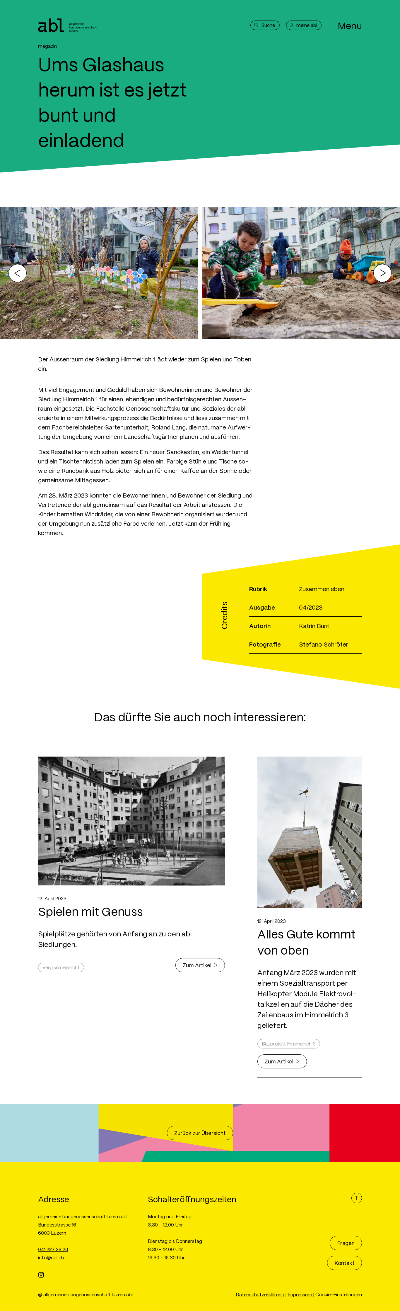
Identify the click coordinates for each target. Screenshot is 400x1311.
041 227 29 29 (53, 1249)
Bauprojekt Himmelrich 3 (289, 1043)
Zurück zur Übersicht (200, 1133)
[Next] (382, 273)
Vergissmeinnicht (61, 967)
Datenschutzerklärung (260, 1294)
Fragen (346, 1243)
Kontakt (344, 1262)
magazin (47, 46)
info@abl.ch (51, 1257)
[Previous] (17, 273)
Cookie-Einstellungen (338, 1294)
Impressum (300, 1294)
